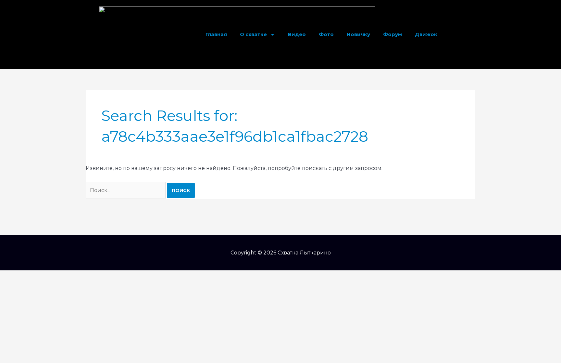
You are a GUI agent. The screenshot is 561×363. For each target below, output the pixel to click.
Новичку (358, 34)
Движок (426, 34)
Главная (216, 34)
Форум (392, 34)
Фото (326, 34)
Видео (297, 34)
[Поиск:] (126, 190)
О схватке (253, 34)
